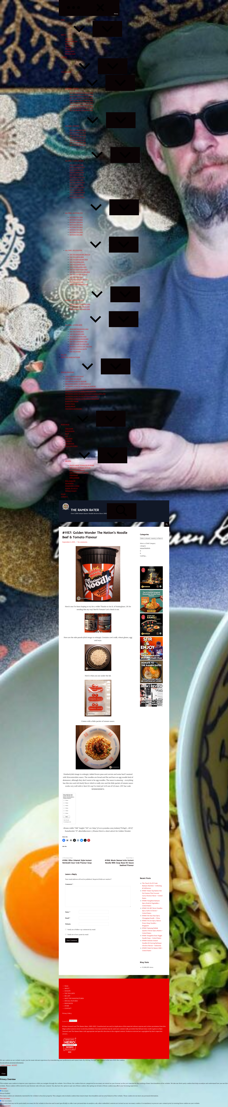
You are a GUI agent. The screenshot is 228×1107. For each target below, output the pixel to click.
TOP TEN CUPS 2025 (76, 170)
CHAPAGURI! (73, 475)
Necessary (5, 1091)
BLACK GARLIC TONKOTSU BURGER (81, 465)
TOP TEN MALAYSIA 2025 (77, 267)
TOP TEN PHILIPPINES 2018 (78, 284)
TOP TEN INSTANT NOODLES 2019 (81, 110)
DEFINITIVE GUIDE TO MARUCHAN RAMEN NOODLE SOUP (85, 389)
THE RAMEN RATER (85, 510)
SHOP (67, 434)
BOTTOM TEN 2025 (76, 220)
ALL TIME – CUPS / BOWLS (74, 161)
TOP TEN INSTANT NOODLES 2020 (81, 108)
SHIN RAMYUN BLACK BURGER (79, 468)
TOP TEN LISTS (66, 72)
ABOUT (63, 35)
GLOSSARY (68, 439)
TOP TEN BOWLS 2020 (77, 192)
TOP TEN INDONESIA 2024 (78, 269)
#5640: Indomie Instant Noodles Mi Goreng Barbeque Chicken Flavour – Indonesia (152, 943)
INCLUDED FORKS (71, 446)
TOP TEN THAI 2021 (76, 277)
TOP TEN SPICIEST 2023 (77, 135)
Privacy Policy (67, 1013)
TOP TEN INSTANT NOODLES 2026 (81, 93)
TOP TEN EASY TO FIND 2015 (79, 344)
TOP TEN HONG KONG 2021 (78, 279)
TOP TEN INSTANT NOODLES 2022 (81, 103)
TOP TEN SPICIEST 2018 (77, 145)
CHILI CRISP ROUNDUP (73, 379)
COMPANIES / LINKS (72, 486)
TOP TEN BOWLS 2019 (76, 197)
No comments (82, 542)
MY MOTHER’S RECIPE (77, 470)
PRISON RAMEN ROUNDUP (74, 376)
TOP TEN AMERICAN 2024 (78, 274)
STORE (63, 494)
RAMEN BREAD (70, 406)
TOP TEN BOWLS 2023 (77, 177)
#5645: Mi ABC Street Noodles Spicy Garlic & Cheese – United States (152, 910)
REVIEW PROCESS (71, 41)
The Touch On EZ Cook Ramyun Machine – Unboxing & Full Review (152, 885)
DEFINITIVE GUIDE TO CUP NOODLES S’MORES (81, 396)
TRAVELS (68, 46)
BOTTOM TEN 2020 (76, 232)
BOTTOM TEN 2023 (76, 225)
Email (67, 918)
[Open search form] (121, 511)
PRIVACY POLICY (71, 491)
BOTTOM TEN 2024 (76, 222)
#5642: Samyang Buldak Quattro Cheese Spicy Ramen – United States (152, 930)
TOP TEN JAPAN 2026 (76, 257)
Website (68, 924)
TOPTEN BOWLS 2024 (76, 172)
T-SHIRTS (68, 441)
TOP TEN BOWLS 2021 (76, 187)
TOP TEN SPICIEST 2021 (77, 140)
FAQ (66, 436)
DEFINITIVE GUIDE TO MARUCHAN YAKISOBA (80, 391)
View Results (66, 820)
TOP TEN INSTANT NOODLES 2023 (81, 100)
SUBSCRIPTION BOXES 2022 (78, 329)
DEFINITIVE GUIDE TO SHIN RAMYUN (78, 384)
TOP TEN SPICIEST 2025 (77, 130)
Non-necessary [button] (5, 1098)
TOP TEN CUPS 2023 (76, 180)
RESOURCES (65, 424)
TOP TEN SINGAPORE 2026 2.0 (79, 254)
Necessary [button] (3, 1088)
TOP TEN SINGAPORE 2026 (78, 259)
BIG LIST (64, 355)
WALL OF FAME (70, 54)
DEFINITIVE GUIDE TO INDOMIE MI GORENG (80, 386)
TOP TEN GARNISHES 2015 (78, 341)
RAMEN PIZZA (70, 404)
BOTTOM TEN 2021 (75, 230)
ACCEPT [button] (14, 1065)
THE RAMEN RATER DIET (73, 409)
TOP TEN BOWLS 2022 (77, 182)
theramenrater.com (69, 1045)
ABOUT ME (69, 39)
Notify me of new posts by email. (78, 934)
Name (67, 912)
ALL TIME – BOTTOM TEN (74, 213)
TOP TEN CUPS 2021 (76, 190)
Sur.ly (73, 1049)
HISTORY (68, 49)
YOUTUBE (68, 44)
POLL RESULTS (70, 481)
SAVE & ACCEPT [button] (5, 1106)
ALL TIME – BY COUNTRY (73, 250)
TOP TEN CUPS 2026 (76, 165)
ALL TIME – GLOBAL (72, 88)
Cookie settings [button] (5, 1065)
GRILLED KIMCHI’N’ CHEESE (79, 473)
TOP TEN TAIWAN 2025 (77, 264)
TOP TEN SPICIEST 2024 (77, 132)
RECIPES (68, 461)
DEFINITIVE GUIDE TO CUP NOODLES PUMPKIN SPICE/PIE (85, 394)
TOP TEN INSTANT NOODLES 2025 (81, 95)
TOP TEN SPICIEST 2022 (77, 137)
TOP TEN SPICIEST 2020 (77, 142)
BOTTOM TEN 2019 (75, 235)
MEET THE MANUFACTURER (70, 357)
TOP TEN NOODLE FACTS (78, 349)
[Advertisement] (151, 734)
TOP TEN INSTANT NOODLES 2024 (81, 98)
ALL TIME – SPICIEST (72, 126)
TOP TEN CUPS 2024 (76, 175)
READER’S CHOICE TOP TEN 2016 (80, 346)
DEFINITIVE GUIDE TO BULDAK (75, 381)
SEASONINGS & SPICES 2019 (78, 339)
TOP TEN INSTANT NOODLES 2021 (81, 105)
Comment (69, 884)
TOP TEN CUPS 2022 (76, 185)
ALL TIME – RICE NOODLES (74, 300)
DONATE (64, 57)
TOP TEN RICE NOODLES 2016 (79, 309)
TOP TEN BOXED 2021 (76, 334)
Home (63, 20)
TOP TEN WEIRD (75, 351)
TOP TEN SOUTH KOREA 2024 (79, 272)
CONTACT (64, 496)
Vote (66, 816)
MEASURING (69, 483)
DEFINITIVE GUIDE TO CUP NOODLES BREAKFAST (82, 399)
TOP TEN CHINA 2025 (76, 262)
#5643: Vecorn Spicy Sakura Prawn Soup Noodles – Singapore (151, 923)
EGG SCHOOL (70, 431)
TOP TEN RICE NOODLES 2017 (79, 307)
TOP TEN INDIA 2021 (76, 282)
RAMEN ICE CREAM (71, 401)
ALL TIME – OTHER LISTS (73, 325)
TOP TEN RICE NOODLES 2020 (79, 304)
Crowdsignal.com (67, 821)
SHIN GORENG (74, 478)
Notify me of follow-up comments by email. (81, 929)
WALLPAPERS (69, 443)
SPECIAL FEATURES (67, 372)
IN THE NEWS (69, 51)
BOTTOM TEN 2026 (76, 217)
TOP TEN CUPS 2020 (76, 195)
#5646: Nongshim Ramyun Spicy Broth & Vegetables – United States (151, 903)
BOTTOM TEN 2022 (76, 227)
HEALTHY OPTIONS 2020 (77, 336)
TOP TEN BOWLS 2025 (77, 167)
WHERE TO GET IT (71, 488)
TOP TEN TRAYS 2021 (76, 331)
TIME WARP (69, 429)
